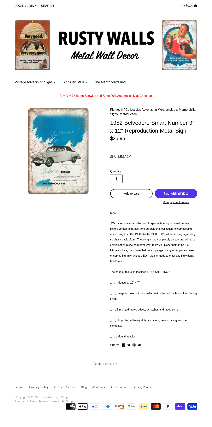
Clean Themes (38, 401)
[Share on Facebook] (123, 344)
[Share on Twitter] (128, 344)
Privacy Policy (39, 387)
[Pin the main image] (134, 344)
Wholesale (99, 387)
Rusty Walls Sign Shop (53, 397)
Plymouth (116, 109)
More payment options (176, 202)
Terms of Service (64, 387)
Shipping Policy (140, 387)
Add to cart (131, 193)
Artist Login (118, 387)
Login (19, 5)
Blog (84, 387)
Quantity (115, 171)
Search (19, 387)
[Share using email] (139, 344)
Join (30, 5)
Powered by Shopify (63, 401)
